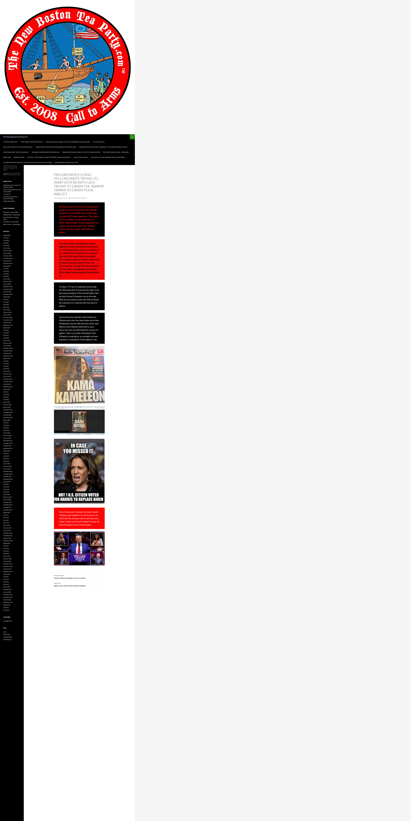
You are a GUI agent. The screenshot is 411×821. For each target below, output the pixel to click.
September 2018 (8, 479)
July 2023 (6, 330)
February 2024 (7, 312)
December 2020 (7, 410)
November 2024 (7, 289)
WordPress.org (7, 639)
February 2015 (7, 589)
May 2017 (6, 520)
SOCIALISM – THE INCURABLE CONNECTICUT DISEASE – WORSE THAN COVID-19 (49, 157)
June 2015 (6, 579)
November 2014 (7, 597)
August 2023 (6, 327)
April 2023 (6, 338)
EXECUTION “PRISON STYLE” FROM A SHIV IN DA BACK (18, 147)
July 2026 (6, 238)
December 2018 (7, 471)
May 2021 (6, 397)
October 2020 (7, 415)
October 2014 (7, 600)
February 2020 (7, 435)
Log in (5, 632)
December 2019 (7, 440)
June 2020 (6, 425)
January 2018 (7, 499)
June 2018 (6, 487)
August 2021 (6, 389)
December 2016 (7, 533)
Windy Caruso (7, 224)
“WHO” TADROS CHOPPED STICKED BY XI (32, 142)
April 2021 (6, 399)
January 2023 (7, 345)
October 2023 (7, 322)
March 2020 (6, 433)
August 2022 (6, 358)
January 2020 (7, 438)
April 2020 (6, 430)
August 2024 (6, 297)
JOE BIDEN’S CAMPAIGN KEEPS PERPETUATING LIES (46, 152)
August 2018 (6, 481)
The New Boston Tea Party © (15, 137)
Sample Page (7, 157)
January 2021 (7, 407)
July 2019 (6, 453)
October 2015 (7, 569)
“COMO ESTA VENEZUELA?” (10, 142)
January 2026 (7, 253)
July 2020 (6, 422)
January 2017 (7, 530)
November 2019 (7, 443)
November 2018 (7, 474)
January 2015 (7, 592)
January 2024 (7, 315)
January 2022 (7, 376)
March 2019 (6, 464)
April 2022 (6, 369)
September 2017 (8, 510)
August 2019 (6, 451)
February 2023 (7, 343)
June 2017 (6, 517)
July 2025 (6, 268)
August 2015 (6, 574)
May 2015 (6, 582)
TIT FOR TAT (6, 194)
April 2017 (6, 523)
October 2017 (7, 507)
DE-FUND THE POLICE (99, 142)
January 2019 (7, 469)
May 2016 (6, 551)
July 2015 (6, 576)
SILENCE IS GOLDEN (19, 157)
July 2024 (6, 299)
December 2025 (7, 256)
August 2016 (6, 543)
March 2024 (6, 309)
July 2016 (6, 546)
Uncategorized (7, 621)
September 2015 (8, 571)
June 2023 (6, 333)
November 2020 (7, 412)
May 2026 (6, 243)
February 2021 (7, 404)
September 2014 (8, 602)
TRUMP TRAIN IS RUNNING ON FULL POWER (69, 577)
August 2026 (6, 235)
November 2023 (7, 320)
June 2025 (6, 271)
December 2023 (7, 317)
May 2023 (6, 335)
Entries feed (6, 634)
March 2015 (6, 587)
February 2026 (7, 250)
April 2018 (6, 492)
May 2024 (6, 304)
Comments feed (7, 637)
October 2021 (7, 384)
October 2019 (7, 446)
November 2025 (7, 258)
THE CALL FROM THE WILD (81, 157)
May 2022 (6, 366)
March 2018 (6, 494)
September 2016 (8, 541)
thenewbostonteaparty (78, 198)
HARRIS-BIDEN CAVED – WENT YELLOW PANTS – (16, 152)
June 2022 (6, 363)
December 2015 (7, 564)
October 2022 (7, 353)
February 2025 (7, 281)
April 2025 (6, 276)
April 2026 (6, 245)
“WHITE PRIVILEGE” (9, 201)
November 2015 (7, 566)
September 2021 (8, 387)
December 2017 (7, 502)
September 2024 (8, 294)
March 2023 (6, 340)
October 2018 (7, 476)
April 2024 (6, 307)
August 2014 (6, 605)
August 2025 (6, 266)
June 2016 (6, 548)
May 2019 (6, 458)
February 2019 (7, 466)
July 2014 (6, 607)
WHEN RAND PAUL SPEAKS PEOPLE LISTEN (66, 162)
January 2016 (7, 561)
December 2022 (7, 348)
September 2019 (8, 448)
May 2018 (6, 489)
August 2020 (6, 420)
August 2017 (6, 512)
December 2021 (7, 379)
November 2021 (7, 381)
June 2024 (6, 302)
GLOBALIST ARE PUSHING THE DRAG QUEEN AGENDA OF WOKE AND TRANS (55, 147)
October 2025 (7, 261)
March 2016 (6, 556)
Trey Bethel (6, 222)
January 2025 (7, 284)
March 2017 (6, 525)
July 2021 (6, 392)
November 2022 (7, 351)
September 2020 (8, 417)
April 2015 (6, 584)
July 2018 (6, 484)
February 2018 (7, 497)
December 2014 (7, 594)
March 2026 (6, 248)
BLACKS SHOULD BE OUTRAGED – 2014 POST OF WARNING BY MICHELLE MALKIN (68, 142)
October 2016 (7, 538)
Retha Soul (6, 212)
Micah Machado (7, 217)
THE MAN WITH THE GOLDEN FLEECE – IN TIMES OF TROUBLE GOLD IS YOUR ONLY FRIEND (27, 162)
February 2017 (7, 528)
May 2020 (6, 428)
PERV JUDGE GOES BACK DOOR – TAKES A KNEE (116, 152)
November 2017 (7, 505)
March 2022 (6, 371)
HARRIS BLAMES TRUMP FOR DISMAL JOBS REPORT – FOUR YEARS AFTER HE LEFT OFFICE (103, 147)
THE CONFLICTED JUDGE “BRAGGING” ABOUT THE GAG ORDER (108, 157)
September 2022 (8, 356)
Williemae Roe (7, 215)
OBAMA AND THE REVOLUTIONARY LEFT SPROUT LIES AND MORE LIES (81, 152)
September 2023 (8, 325)
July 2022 (6, 361)
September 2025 (8, 263)
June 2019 (6, 456)
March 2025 (6, 279)
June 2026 (6, 240)
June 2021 (6, 394)
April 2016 (6, 553)
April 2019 (6, 461)
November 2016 (7, 535)
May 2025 (6, 274)
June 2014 (6, 610)
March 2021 (6, 402)
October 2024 (7, 292)
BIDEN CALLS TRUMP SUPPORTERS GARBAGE (70, 584)
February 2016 (7, 558)
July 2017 (6, 515)
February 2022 (7, 374)
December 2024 (7, 286)
